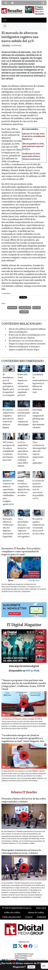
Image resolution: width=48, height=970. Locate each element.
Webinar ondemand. (31, 159)
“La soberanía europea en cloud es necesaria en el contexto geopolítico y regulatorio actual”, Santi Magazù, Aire (22, 738)
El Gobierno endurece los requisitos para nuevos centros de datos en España (8, 419)
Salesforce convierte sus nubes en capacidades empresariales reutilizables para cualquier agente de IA (9, 492)
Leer (30, 139)
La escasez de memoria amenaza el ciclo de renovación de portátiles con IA (38, 489)
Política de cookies (12, 912)
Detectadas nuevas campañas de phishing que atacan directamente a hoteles (38, 419)
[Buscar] (6, 3)
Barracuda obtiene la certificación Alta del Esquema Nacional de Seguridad (8, 528)
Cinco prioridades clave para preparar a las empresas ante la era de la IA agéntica (24, 528)
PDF (28, 670)
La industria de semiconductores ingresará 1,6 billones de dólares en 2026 (40, 383)
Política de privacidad (11, 917)
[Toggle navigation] (4, 20)
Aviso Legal (41, 908)
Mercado (36, 308)
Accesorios (12, 308)
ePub (35, 670)
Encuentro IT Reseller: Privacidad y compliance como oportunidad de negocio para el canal (20, 551)
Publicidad (41, 917)
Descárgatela (39, 14)
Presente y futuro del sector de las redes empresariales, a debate (23, 800)
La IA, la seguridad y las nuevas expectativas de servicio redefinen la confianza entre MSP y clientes (23, 454)
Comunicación (25, 308)
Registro (26, 149)
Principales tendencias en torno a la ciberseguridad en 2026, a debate (21, 852)
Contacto (29, 917)
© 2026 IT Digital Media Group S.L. (17, 908)
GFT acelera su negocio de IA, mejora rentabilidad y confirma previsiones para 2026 (9, 451)
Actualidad (24, 312)
